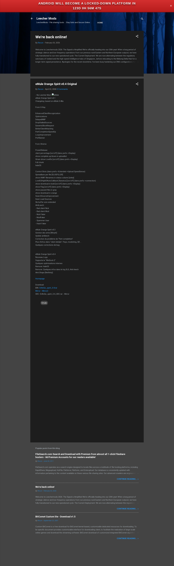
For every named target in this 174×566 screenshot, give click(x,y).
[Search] (142, 19)
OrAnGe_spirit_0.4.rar (48, 288)
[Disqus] (87, 338)
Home (100, 23)
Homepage (40, 279)
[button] (137, 37)
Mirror (37, 291)
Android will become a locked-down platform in (87, 3)
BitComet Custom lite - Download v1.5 (55, 516)
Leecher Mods (46, 18)
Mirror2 (45, 291)
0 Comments (62, 89)
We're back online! (51, 37)
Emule (44, 303)
